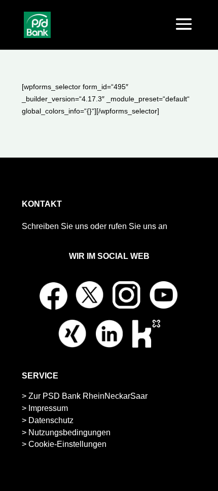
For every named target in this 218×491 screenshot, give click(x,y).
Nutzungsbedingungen (69, 432)
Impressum (48, 408)
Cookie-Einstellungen (67, 444)
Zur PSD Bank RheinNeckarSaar (88, 396)
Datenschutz (51, 420)
